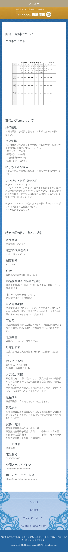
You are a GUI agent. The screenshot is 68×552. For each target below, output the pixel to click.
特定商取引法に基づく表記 (34, 526)
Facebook (34, 502)
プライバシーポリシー (34, 518)
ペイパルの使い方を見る (17, 210)
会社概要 (34, 510)
